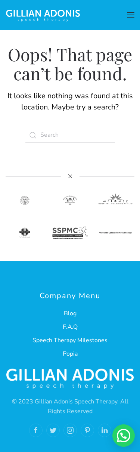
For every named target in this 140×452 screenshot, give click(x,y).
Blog (70, 313)
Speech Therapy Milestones (70, 340)
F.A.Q (70, 327)
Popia (70, 354)
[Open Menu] (130, 15)
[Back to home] (43, 15)
